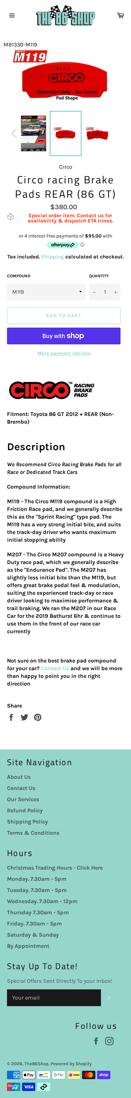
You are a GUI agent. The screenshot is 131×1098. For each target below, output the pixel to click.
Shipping (52, 257)
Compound (18, 275)
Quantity (99, 275)
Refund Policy (25, 810)
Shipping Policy (27, 821)
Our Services (23, 799)
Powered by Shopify (71, 1063)
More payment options (63, 353)
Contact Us (55, 668)
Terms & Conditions (33, 832)
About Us (19, 777)
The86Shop (36, 1063)
